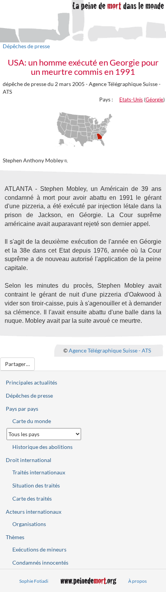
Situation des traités (36, 485)
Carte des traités (32, 498)
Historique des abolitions (42, 447)
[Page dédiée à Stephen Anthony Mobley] (67, 160)
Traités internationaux (38, 472)
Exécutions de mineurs (39, 549)
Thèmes (15, 537)
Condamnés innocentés (40, 562)
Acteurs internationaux (33, 511)
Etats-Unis (131, 99)
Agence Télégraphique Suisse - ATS (110, 350)
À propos (137, 581)
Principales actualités (31, 382)
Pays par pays (22, 408)
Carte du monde (31, 421)
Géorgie (154, 99)
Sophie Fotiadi (33, 581)
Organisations (29, 524)
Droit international (28, 460)
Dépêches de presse (26, 46)
